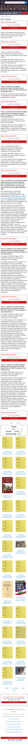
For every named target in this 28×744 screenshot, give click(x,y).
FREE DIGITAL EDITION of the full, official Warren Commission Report (13, 198)
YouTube (16, 740)
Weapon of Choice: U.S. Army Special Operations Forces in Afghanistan (21, 599)
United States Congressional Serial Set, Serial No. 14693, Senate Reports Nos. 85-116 (7, 536)
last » (18, 423)
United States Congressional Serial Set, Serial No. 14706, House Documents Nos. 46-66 (7, 662)
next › (11, 423)
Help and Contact (14, 722)
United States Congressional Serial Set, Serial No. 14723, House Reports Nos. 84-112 (7, 576)
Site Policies (14, 719)
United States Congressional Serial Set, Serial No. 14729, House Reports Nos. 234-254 (20, 493)
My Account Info (14, 724)
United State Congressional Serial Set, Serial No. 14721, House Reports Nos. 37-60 (20, 576)
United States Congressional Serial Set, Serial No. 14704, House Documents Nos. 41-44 (7, 683)
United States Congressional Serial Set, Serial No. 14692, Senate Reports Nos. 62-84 (20, 622)
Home (2, 16)
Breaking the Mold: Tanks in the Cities (7, 496)
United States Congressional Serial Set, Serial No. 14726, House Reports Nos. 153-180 (20, 453)
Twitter (12, 740)
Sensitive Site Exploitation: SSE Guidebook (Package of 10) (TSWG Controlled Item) (21, 552)
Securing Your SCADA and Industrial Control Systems (20, 679)
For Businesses (14, 727)
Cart (24, 13)
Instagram (14, 740)
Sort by (8, 431)
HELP (15, 13)
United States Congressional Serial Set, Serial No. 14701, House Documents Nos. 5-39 (7, 516)
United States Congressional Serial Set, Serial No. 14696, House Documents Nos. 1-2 (7, 473)
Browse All (8, 16)
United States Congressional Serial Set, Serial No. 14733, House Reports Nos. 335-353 (7, 453)
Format (14, 427)
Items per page (11, 434)
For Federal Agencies (14, 729)
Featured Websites (14, 732)
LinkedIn (21, 740)
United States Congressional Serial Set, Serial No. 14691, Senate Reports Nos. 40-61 (7, 642)
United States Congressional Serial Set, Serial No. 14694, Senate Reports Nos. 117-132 (20, 642)
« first (6, 688)
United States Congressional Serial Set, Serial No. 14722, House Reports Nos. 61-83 (20, 662)
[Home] (14, 9)
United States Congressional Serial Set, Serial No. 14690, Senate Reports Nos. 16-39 (7, 556)
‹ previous (15, 688)
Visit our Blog (14, 738)
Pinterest (19, 740)
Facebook (9, 740)
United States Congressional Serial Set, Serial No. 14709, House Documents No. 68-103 (20, 473)
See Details (14, 702)
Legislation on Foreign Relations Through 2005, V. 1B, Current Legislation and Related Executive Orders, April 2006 (7, 602)
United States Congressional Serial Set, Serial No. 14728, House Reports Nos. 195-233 (20, 516)
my (6, 13)
